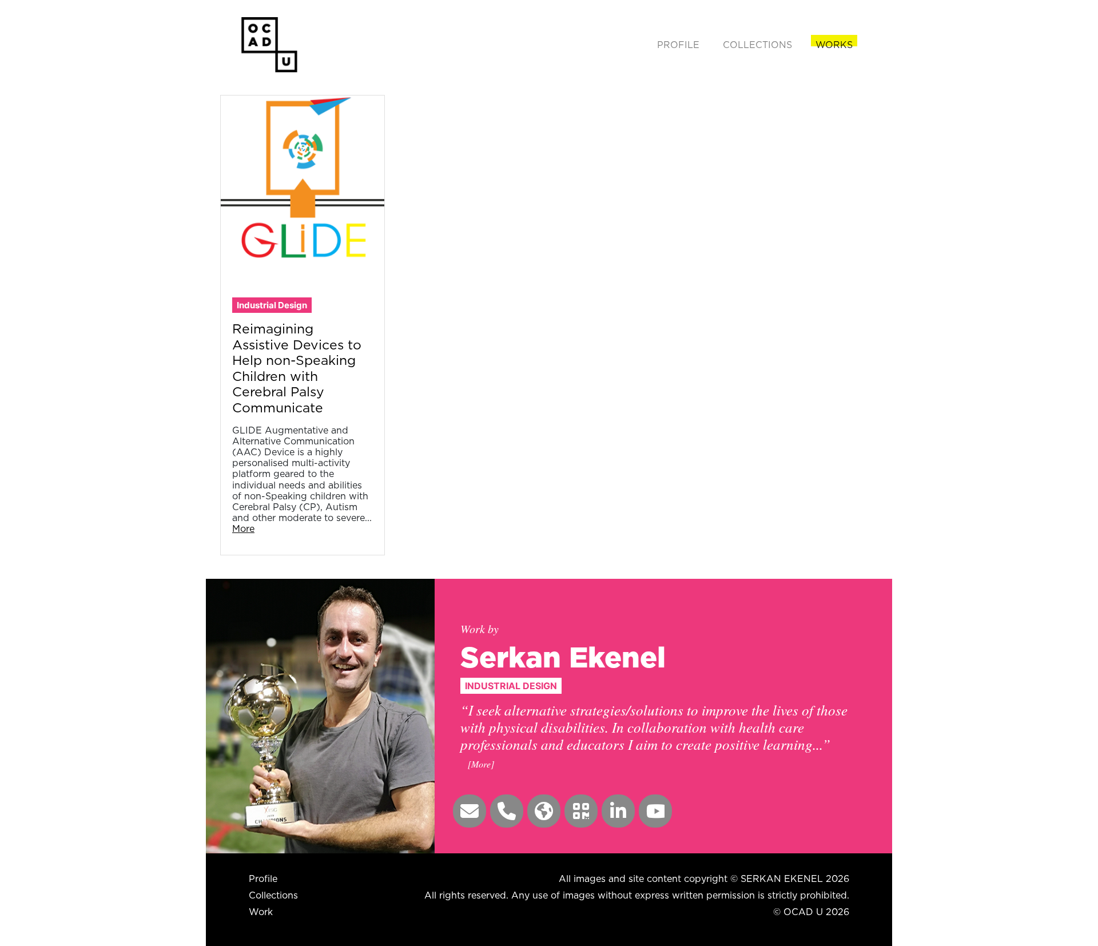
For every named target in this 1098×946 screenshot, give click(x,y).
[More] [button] (481, 764)
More (243, 528)
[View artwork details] (302, 176)
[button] (469, 811)
